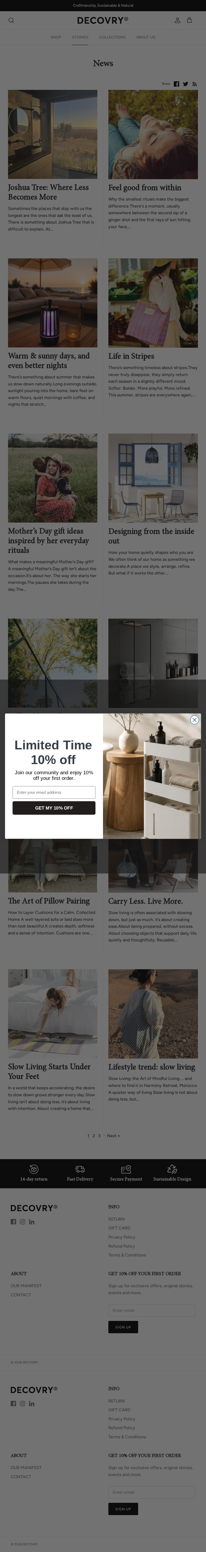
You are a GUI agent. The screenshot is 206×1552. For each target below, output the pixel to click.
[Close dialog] (194, 719)
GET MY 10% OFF (54, 807)
